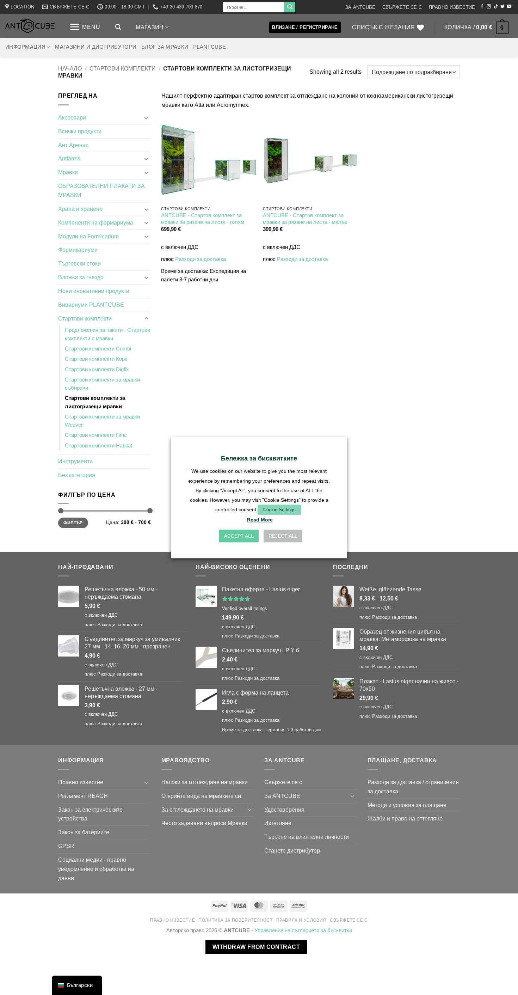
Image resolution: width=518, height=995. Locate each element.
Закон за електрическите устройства (90, 814)
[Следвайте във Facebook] (482, 6)
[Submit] (289, 7)
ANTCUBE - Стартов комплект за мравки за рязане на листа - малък (305, 219)
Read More (260, 520)
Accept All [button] (239, 536)
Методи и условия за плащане (407, 805)
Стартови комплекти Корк (96, 359)
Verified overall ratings (244, 608)
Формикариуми (78, 249)
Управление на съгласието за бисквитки (303, 930)
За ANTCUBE (360, 7)
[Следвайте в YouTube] (509, 6)
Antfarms (69, 158)
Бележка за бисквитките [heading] (259, 458)
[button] (85, 26)
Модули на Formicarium (88, 236)
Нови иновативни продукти (93, 291)
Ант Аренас (73, 145)
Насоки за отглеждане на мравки (204, 782)
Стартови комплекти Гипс (96, 435)
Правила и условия (301, 920)
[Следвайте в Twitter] (502, 6)
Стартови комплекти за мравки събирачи (102, 384)
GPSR (66, 846)
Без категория (76, 475)
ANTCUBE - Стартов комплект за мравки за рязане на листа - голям (202, 219)
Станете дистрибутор (292, 850)
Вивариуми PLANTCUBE (91, 304)
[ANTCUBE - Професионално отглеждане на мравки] (30, 26)
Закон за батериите (83, 832)
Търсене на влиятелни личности (306, 837)
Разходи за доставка (200, 259)
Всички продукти (79, 131)
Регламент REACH (83, 796)
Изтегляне (277, 823)
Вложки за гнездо (81, 277)
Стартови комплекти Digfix (97, 369)
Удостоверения (284, 809)
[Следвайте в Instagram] (489, 6)
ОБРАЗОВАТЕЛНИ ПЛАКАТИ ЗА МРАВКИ (101, 190)
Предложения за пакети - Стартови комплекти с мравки (107, 334)
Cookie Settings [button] (279, 509)
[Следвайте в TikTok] (496, 6)
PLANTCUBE (209, 47)
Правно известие (452, 7)
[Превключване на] (146, 118)
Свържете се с (402, 7)
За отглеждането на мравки (197, 809)
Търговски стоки (79, 263)
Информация (25, 47)
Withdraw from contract (256, 947)
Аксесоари (72, 117)
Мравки (68, 172)
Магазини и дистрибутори (95, 47)
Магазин (150, 27)
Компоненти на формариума (95, 222)
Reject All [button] (283, 536)
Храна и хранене (80, 209)
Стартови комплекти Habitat (98, 445)
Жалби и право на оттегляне (405, 818)
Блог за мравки (164, 47)
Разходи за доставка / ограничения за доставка (413, 786)
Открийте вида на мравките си (201, 796)
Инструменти (75, 461)
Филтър (72, 522)
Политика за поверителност (235, 920)
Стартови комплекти (123, 68)
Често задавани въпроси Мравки (204, 823)
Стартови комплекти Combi (98, 349)
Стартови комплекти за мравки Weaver (102, 421)
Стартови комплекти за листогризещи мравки (95, 402)
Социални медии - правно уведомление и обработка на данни (96, 868)
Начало (70, 68)
